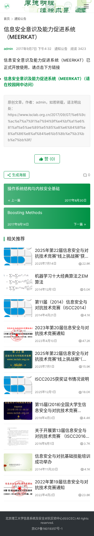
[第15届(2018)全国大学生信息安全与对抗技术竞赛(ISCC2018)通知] (18, 411)
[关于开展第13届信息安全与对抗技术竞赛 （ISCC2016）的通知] (18, 436)
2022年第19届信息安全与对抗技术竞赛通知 (61, 484)
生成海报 (18, 175)
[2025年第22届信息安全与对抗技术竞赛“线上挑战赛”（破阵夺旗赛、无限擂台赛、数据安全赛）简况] (18, 359)
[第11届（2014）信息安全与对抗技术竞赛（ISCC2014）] (18, 308)
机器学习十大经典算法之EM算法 (61, 279)
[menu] (86, 6)
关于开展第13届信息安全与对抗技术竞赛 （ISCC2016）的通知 (62, 433)
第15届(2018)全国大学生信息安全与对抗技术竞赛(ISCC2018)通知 (60, 407)
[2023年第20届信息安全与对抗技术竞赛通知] (18, 334)
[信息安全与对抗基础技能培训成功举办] (18, 462)
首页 (7, 19)
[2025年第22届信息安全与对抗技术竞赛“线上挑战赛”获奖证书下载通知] (18, 256)
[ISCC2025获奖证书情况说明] (18, 385)
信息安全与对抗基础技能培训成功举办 (62, 459)
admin (8, 49)
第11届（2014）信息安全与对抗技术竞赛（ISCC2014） (62, 305)
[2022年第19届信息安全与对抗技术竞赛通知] (18, 488)
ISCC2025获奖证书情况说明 (62, 379)
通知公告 (60, 49)
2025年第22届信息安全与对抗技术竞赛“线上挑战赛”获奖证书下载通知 (62, 253)
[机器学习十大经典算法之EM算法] (18, 282)
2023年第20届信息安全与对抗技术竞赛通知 (62, 330)
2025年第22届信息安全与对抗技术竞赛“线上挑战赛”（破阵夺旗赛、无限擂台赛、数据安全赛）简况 (62, 356)
